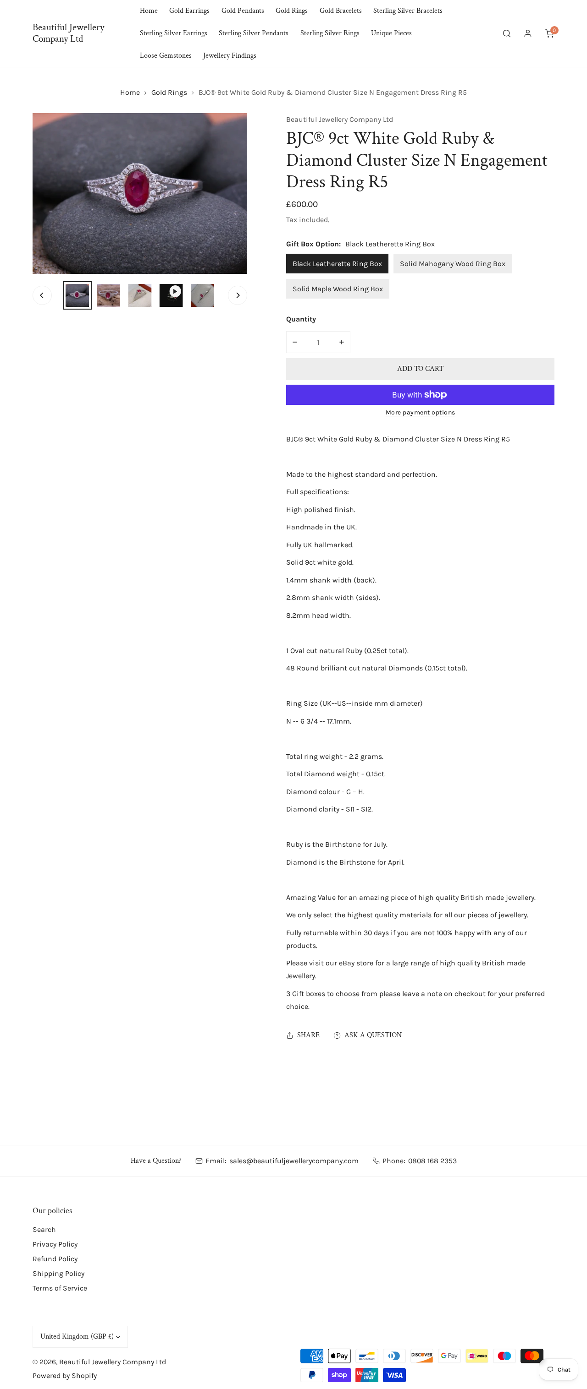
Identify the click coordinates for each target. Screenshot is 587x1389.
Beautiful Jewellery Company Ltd (339, 119)
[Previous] (42, 295)
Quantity (301, 319)
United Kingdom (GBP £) (77, 1336)
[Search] (506, 33)
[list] (140, 193)
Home (130, 92)
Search (44, 1229)
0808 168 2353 (432, 1160)
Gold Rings (169, 92)
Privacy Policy (55, 1244)
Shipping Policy (58, 1273)
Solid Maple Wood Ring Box (338, 288)
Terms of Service (60, 1288)
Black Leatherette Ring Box (337, 263)
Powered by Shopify (65, 1375)
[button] (549, 33)
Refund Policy (55, 1258)
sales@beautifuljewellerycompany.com (294, 1160)
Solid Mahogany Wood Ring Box (452, 263)
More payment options (420, 412)
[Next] (237, 295)
